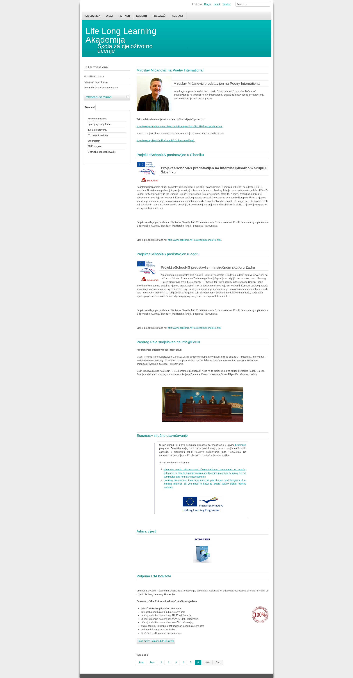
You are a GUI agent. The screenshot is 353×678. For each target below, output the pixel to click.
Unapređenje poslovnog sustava (101, 87)
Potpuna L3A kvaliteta (154, 576)
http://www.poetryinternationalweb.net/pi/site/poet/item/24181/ (179, 126)
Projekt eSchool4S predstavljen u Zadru (168, 254)
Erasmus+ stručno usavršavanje (162, 435)
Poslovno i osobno (97, 118)
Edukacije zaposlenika (96, 82)
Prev (152, 662)
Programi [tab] (90, 107)
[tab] (128, 96)
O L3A (109, 16)
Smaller (226, 4)
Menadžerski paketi (94, 76)
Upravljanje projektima (99, 124)
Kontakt (177, 16)
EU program (94, 140)
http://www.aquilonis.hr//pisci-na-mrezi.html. (166, 140)
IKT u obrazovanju (97, 129)
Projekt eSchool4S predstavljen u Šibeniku (170, 155)
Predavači (159, 16)
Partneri (125, 16)
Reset (217, 4)
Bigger (207, 4)
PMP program (95, 146)
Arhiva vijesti (146, 531)
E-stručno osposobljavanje (102, 151)
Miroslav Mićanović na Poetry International (170, 70)
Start (141, 662)
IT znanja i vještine (98, 135)
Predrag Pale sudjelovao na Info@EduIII (168, 342)
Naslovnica (92, 16)
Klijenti (141, 16)
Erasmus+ (240, 445)
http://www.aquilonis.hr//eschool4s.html (194, 239)
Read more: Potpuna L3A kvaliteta (156, 641)
